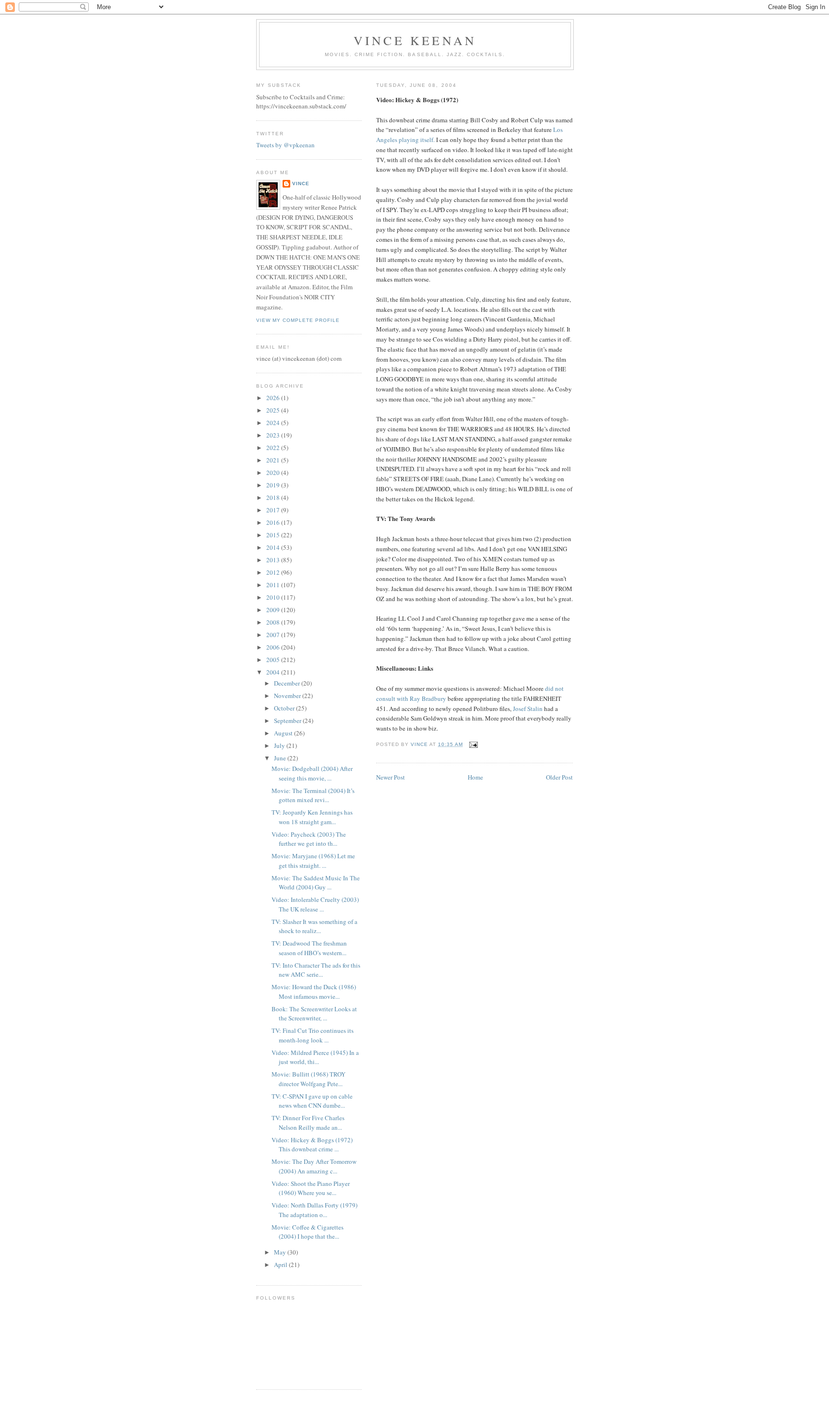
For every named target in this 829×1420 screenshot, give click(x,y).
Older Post (559, 777)
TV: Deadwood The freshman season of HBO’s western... (309, 948)
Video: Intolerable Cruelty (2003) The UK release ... (315, 904)
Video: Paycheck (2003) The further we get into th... (309, 839)
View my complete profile (298, 320)
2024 (273, 422)
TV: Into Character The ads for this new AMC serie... (316, 970)
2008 (273, 622)
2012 (273, 572)
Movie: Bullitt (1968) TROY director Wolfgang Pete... (308, 1079)
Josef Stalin (528, 708)
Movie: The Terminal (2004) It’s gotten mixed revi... (313, 795)
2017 (273, 510)
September (288, 720)
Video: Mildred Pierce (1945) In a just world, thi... (315, 1057)
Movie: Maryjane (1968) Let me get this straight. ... (313, 861)
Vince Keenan (415, 40)
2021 (273, 460)
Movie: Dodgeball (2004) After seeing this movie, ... (312, 773)
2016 (273, 522)
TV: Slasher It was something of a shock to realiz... (314, 926)
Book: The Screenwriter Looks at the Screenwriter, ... (314, 1014)
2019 (273, 485)
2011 (273, 584)
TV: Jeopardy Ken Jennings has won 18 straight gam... (312, 817)
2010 (273, 597)
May (280, 1252)
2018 (273, 497)
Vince (300, 183)
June (280, 758)
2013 (273, 560)
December (287, 683)
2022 (273, 447)
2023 (273, 435)
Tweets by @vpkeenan (285, 145)
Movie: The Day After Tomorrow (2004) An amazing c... (314, 1166)
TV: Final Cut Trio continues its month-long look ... (313, 1035)
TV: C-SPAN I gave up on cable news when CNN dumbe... (312, 1101)
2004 (273, 672)
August (284, 733)
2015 (273, 535)
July (280, 745)
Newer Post (390, 777)
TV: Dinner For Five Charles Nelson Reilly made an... (308, 1122)
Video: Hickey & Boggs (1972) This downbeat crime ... (312, 1145)
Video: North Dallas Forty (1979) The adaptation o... (314, 1210)
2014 (273, 547)
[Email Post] (473, 744)
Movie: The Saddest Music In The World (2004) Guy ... (316, 883)
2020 (273, 472)
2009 (273, 609)
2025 (273, 410)
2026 (273, 397)
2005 (273, 659)
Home (475, 777)
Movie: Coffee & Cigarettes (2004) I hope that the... (307, 1232)
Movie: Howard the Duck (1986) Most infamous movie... (314, 991)
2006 (273, 647)
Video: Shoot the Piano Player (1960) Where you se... (311, 1188)
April (281, 1264)
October (285, 708)
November (288, 695)
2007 (273, 634)
